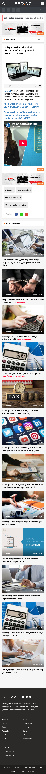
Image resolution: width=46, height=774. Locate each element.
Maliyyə (26, 719)
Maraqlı (26, 727)
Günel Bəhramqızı (13, 197)
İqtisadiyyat (27, 723)
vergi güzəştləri (24, 190)
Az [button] (41, 10)
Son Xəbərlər (7, 719)
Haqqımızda (27, 738)
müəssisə (9, 190)
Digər (4, 735)
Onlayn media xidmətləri (16, 205)
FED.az (7, 91)
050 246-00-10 (10, 751)
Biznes (4, 723)
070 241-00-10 (10, 747)
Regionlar (5, 731)
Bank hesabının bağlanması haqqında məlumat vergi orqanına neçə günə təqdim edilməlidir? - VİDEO (22, 115)
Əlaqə (25, 735)
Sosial (4, 727)
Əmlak (25, 731)
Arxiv (4, 738)
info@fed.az (9, 755)
